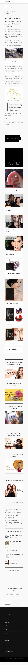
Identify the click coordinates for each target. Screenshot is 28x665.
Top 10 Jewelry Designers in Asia (11, 510)
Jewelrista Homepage (9, 614)
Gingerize (7, 594)
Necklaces (12, 11)
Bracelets (6, 636)
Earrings (6, 633)
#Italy (7, 224)
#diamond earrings (10, 314)
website (9, 115)
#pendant (8, 269)
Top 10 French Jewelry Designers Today (13, 509)
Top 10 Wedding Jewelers (12, 343)
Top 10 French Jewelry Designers (11, 515)
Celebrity (7, 11)
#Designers (8, 290)
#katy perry (8, 248)
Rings (6, 629)
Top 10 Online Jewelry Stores (11, 520)
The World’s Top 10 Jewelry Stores (16, 548)
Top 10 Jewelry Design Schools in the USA (18, 541)
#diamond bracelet (10, 313)
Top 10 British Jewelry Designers (11, 518)
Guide (6, 644)
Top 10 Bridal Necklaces (12, 303)
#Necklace (8, 268)
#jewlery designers (10, 334)
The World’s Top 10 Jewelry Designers (17, 535)
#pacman (10, 185)
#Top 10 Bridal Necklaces (9, 298)
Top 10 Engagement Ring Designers (12, 522)
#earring (8, 246)
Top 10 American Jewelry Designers (12, 514)
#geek (8, 185)
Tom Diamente (7, 13)
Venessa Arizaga (10, 324)
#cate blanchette (9, 222)
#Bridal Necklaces (10, 288)
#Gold (11, 267)
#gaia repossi (9, 223)
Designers (7, 622)
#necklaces (8, 297)
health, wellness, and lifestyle (17, 596)
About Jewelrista (8, 618)
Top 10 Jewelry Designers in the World (13, 512)
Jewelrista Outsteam (9, 651)
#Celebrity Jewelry (15, 136)
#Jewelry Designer (10, 247)
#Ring (7, 335)
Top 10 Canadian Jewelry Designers (12, 517)
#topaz (12, 248)
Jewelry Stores (8, 647)
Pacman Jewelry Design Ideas (13, 190)
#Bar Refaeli (7, 136)
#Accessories (9, 309)
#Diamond (8, 312)
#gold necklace (17, 138)
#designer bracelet (10, 202)
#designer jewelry (9, 138)
